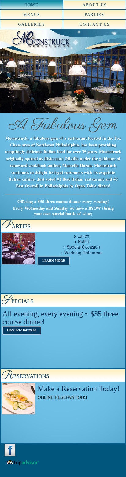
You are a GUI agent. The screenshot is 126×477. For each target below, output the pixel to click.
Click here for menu (21, 329)
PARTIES (94, 14)
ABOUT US (95, 4)
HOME (31, 4)
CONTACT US (95, 24)
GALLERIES (31, 24)
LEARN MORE (53, 260)
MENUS (31, 14)
